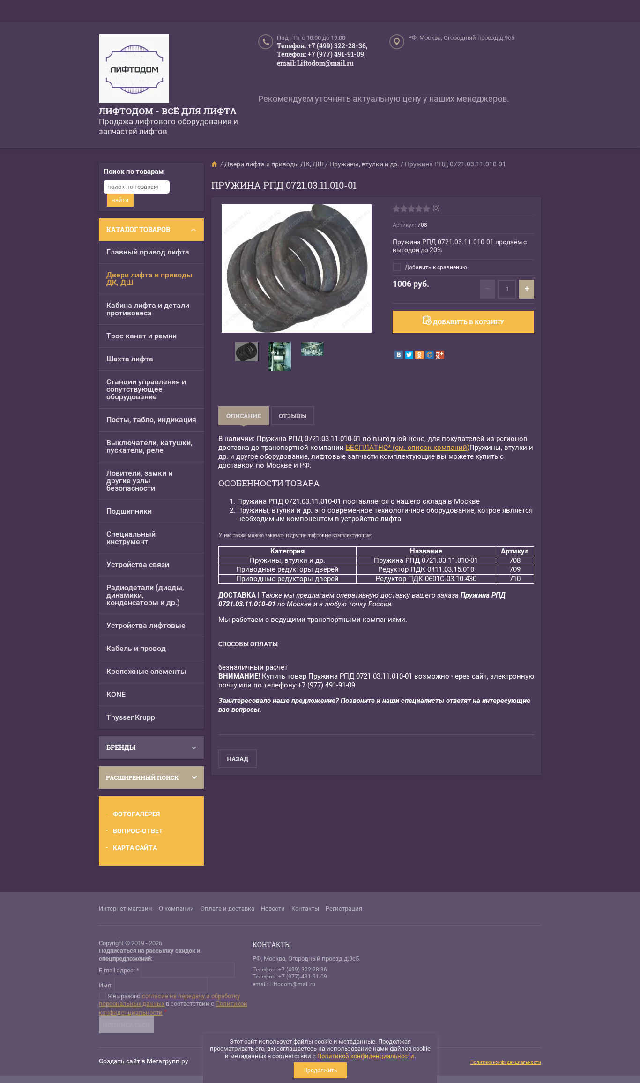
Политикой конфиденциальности (365, 1056)
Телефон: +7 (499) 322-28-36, (322, 45)
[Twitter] (409, 355)
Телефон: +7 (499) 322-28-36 (290, 969)
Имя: (105, 984)
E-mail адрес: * (119, 969)
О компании (176, 908)
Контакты (305, 908)
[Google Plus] (440, 355)
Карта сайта (135, 847)
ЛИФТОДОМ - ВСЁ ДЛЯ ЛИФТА (168, 111)
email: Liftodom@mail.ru (315, 63)
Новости (273, 908)
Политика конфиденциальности (505, 1062)
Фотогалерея (136, 814)
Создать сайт (119, 1061)
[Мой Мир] (429, 355)
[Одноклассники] (419, 355)
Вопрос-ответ (138, 831)
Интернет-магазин (125, 908)
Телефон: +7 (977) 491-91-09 (290, 976)
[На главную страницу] (134, 69)
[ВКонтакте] (398, 355)
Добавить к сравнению (435, 267)
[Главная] (215, 164)
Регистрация (344, 908)
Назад (237, 758)
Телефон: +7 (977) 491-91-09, (321, 54)
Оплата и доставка (227, 908)
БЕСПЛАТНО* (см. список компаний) (407, 447)
